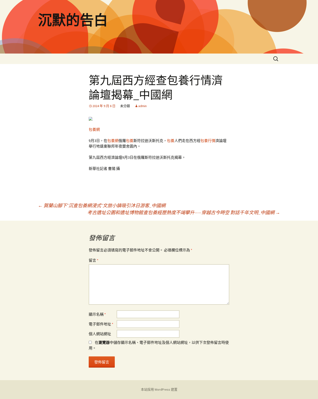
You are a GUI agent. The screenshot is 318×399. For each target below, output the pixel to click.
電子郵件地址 (101, 324)
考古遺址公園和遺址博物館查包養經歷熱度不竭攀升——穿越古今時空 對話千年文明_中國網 (183, 212)
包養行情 (207, 140)
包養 (129, 140)
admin (142, 106)
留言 (93, 260)
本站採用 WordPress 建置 (159, 389)
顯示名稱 (97, 314)
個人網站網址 (100, 333)
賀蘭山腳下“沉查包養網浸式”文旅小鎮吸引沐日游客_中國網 (102, 205)
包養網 (94, 129)
